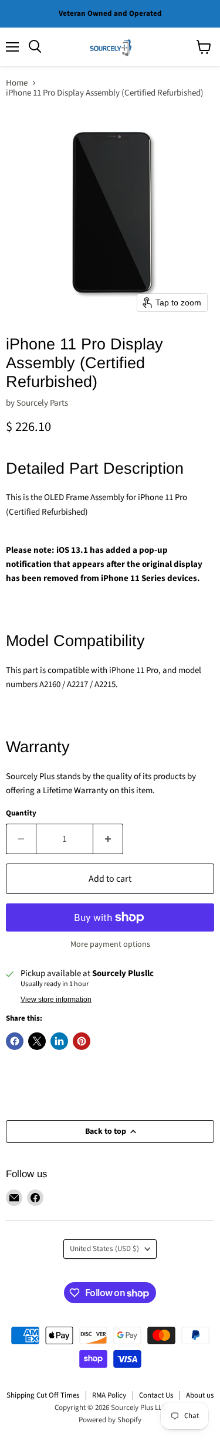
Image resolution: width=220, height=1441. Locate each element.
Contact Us (156, 1395)
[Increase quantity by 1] (108, 839)
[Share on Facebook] (14, 1041)
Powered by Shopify (110, 1420)
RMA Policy (109, 1395)
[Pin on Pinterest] (81, 1041)
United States (104, 1248)
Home (17, 83)
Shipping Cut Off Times (42, 1395)
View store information (56, 999)
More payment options (110, 944)
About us (200, 1395)
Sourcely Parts (42, 403)
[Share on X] (37, 1041)
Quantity (21, 813)
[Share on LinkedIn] (59, 1041)
